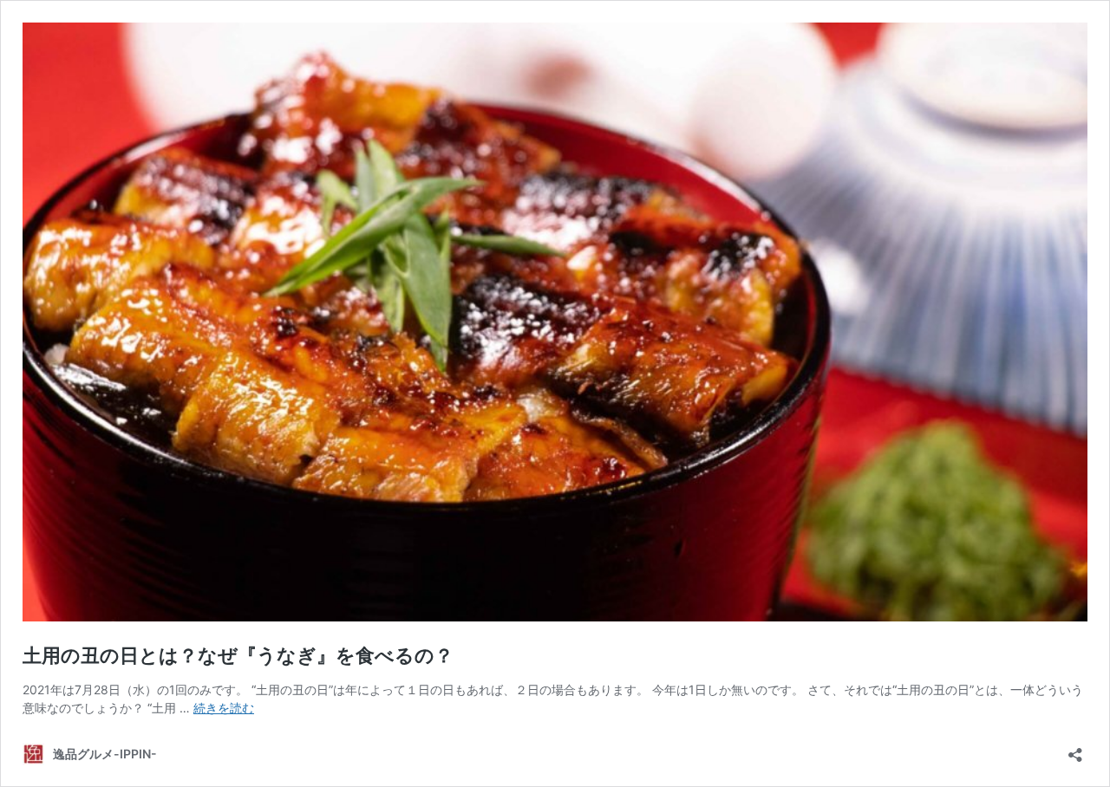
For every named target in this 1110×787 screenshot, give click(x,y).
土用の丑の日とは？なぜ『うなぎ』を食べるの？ (238, 655)
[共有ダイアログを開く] (1075, 749)
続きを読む (223, 707)
